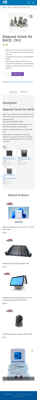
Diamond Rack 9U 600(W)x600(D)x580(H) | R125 (9, 159)
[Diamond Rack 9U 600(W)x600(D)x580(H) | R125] (9, 153)
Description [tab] (13, 92)
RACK (18, 82)
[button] (31, 16)
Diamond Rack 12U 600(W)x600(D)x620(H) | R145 (24, 159)
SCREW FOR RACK (27, 82)
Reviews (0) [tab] (24, 92)
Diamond (13, 82)
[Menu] (33, 2)
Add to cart (17, 74)
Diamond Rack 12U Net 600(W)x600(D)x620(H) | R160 (9, 177)
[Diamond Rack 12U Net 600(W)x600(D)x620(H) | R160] (9, 170)
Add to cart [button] (18, 224)
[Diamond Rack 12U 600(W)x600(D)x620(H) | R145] (24, 153)
